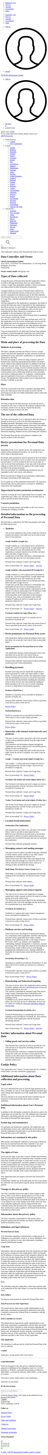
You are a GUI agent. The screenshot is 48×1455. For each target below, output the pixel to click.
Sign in (7, 27)
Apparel (8, 7)
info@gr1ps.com (7, 136)
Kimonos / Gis (10, 3)
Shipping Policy (6, 1413)
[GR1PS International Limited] (12, 75)
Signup (4, 1399)
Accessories (9, 9)
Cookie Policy (31, 1071)
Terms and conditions (8, 1420)
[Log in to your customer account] (26, 69)
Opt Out (39, 566)
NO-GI (7, 5)
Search (7, 71)
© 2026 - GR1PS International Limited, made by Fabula (21, 1452)
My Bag (8, 124)
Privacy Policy (29, 566)
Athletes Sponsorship (8, 1428)
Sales (7, 11)
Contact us (4, 1424)
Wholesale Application (9, 1432)
